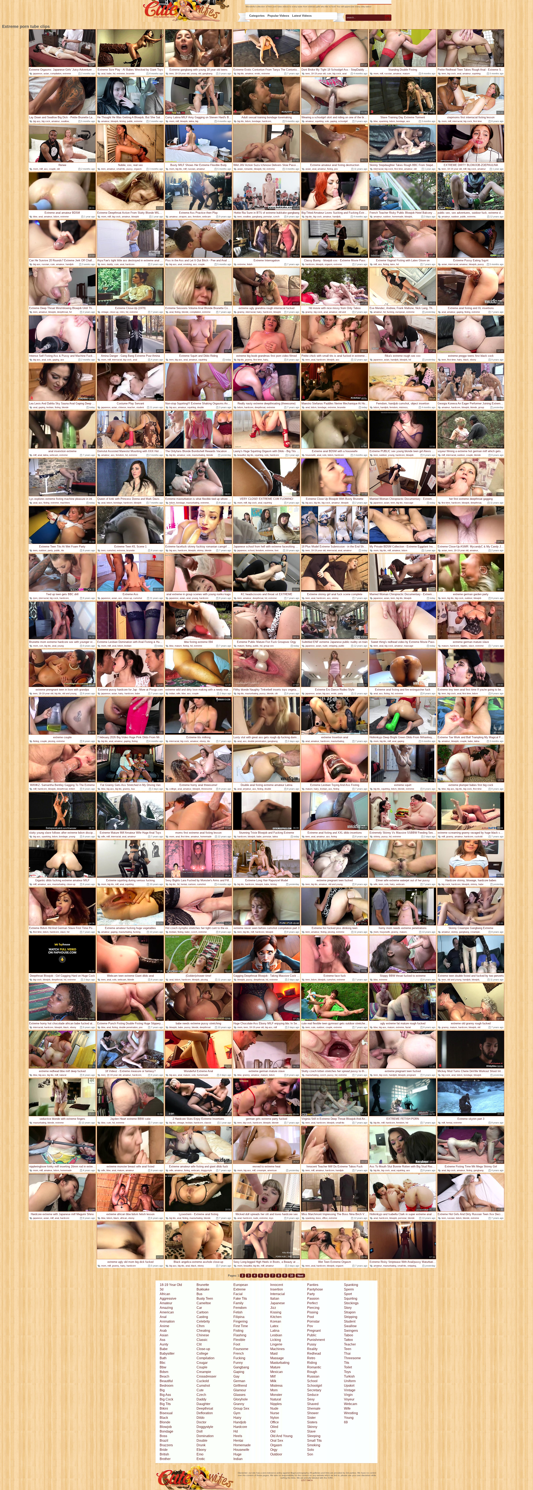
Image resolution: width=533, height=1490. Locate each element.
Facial (238, 1294)
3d (178, 884)
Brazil (164, 1440)
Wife (347, 1408)
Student (349, 1321)
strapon (183, 216)
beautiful (241, 455)
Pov (310, 1326)
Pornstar (313, 1321)
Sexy (311, 1399)
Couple (202, 1367)
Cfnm (200, 1326)
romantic (248, 169)
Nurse (274, 1413)
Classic (202, 1340)
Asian (164, 1335)
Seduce (313, 1394)
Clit (199, 1344)
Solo (310, 1449)
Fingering (240, 1321)
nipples (463, 646)
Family (238, 1303)
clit (276, 693)
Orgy (273, 1449)
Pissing (312, 1312)
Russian (313, 1376)
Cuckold (203, 1381)
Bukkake (203, 1289)
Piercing (313, 1307)
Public (311, 1335)
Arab (163, 1330)
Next (300, 1275)
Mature (275, 1367)
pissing (51, 741)
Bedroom (166, 1385)
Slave (311, 1431)
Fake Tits (240, 1298)
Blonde (165, 1422)
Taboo (348, 1335)
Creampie (204, 1372)
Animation (167, 1321)
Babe (164, 1349)
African (165, 1294)
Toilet (348, 1367)
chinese (122, 407)
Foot (236, 1344)
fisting (330, 169)
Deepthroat (205, 1408)
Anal (163, 1317)
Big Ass (165, 1394)
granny (240, 312)
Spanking (351, 1285)
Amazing (166, 1307)
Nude (274, 1408)
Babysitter (167, 1353)
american (272, 1170)
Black (164, 1417)
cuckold (478, 836)
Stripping (350, 1317)
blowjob (114, 121)
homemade (397, 216)
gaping (333, 121)
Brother (165, 1459)
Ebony (201, 1449)
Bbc (163, 1362)
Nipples (276, 1404)
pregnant (411, 1075)
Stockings (351, 1303)
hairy (259, 312)
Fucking (239, 1358)
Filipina (238, 1317)
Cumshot (203, 1385)
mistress (403, 407)
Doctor (201, 1422)
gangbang (207, 73)
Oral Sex (276, 1440)
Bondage (166, 1431)
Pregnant (314, 1330)
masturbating (198, 455)
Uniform (350, 1381)
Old (272, 1431)
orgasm (138, 169)
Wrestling (351, 1413)
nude (325, 646)
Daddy (201, 1399)
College (202, 1353)
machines (65, 502)
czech (276, 216)
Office (274, 1422)
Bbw (163, 1367)
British (164, 1454)
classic (207, 1122)
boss (318, 1218)
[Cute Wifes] (186, 11)
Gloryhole (240, 1399)
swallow (65, 121)
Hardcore (240, 1427)
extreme (67, 73)
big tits (240, 73)
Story (348, 1307)
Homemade (242, 1445)
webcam (206, 216)
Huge (237, 1454)
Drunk (201, 1445)
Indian (238, 1459)
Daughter (203, 1404)
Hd (235, 1431)
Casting (202, 1317)
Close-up (203, 1349)
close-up (114, 312)
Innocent (276, 1285)
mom (376, 73)
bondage (256, 121)
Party (311, 1294)
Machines (277, 1349)
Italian (274, 1298)
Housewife (241, 1449)
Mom (274, 1390)
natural (62, 1075)
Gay (236, 1376)
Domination (205, 1436)
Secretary (314, 1390)
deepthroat (62, 312)
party (50, 550)
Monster (276, 1394)
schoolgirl (343, 121)
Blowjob (166, 1427)
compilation (55, 73)
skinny (200, 550)
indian (172, 693)
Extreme (239, 1289)
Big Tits (165, 1404)
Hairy (237, 1417)
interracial (457, 121)
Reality (312, 1349)
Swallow (350, 1326)
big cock (337, 73)
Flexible (239, 1340)
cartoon (192, 884)
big (196, 121)
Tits (346, 1362)
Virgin (348, 1394)
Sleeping (313, 1436)
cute (329, 73)
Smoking (313, 1445)
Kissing (275, 1312)
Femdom (240, 1307)
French (238, 1353)
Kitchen (275, 1317)
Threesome (352, 1358)
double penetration (257, 741)
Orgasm (276, 1445)
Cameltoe (204, 1303)
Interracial (277, 1294)
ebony (473, 359)
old (199, 73)
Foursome (240, 1349)
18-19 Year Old (171, 1285)
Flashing (239, 1335)
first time (477, 121)
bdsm (248, 121)
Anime (164, 1326)
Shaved (313, 1404)
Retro (311, 1358)
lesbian (50, 407)
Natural (275, 1399)
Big (162, 1390)
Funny (238, 1362)
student (140, 407)
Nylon (274, 1417)
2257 (303, 1480)
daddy (110, 264)
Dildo (200, 1417)
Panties (312, 1285)
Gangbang (241, 1367)
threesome (206, 789)
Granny (238, 1404)
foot (276, 550)
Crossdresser (206, 1376)
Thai (347, 1353)
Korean (275, 1321)
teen (171, 73)
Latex (274, 1326)
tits (62, 550)
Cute (200, 1390)
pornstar (267, 216)
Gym (236, 1413)
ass (408, 121)
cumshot (111, 550)
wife (178, 693)
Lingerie (276, 1344)
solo (327, 121)
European (240, 1285)
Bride (164, 1449)
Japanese (277, 1303)
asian (46, 73)
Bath (163, 1358)
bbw (376, 121)
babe (109, 73)
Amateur (166, 1303)
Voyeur (349, 1399)
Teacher (350, 1344)
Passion (313, 1298)
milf (381, 73)
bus (133, 789)
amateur (249, 73)
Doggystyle (205, 1427)
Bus (199, 1294)
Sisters (312, 1422)
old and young (69, 693)
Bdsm (164, 1372)
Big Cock (166, 1399)
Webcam (350, 1404)
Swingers (351, 1330)
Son (310, 1454)
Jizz (273, 1307)
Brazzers (166, 1445)
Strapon (350, 1312)
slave (471, 646)
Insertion (276, 1289)
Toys (347, 1372)
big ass (36, 121)
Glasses (239, 1394)
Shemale (313, 1408)
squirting (476, 73)
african (123, 1218)
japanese (37, 73)
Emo (200, 1454)
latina (191, 121)
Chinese (203, 1335)
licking (123, 121)
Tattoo (348, 1340)
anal (103, 73)
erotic (257, 73)
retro (122, 312)
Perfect (312, 1303)
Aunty (164, 1344)
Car (199, 1307)
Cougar (202, 1362)
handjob (336, 216)
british (72, 789)
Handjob (239, 1422)
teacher (131, 407)
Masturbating (279, 1362)
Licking (275, 1340)
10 (291, 1275)
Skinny (312, 1427)
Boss (163, 1436)
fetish (249, 264)
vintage (104, 312)
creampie (475, 932)
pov (336, 169)
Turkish (349, 1376)
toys (271, 1218)
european (400, 312)
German (239, 1381)
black (466, 359)
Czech (201, 1394)
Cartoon (202, 1312)
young (194, 73)
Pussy (311, 1344)
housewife (310, 455)
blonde (185, 312)
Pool (310, 1317)
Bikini (164, 1408)
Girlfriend (240, 1385)
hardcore (266, 121)
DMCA (310, 1480)
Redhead (314, 1353)
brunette (130, 73)
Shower (313, 1413)
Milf (272, 1376)
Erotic (201, 1459)
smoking (187, 264)
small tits (120, 169)
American (167, 1312)
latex (392, 264)
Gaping (238, 1372)
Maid (274, 1353)
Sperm (349, 1289)
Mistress (276, 1385)
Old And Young (281, 1436)
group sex (269, 646)
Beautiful (166, 1381)
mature (406, 73)
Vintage (349, 1390)
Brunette (203, 1285)
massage (408, 502)
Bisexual (166, 1413)
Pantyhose (315, 1289)
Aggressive (168, 1298)
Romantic (314, 1367)
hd (114, 73)
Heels (237, 1436)
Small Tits (314, 1440)
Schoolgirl (314, 1385)
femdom (197, 216)
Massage (277, 1358)
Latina (274, 1330)
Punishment (316, 1340)
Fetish (238, 1312)
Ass (162, 1340)
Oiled (274, 1427)
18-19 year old (182, 73)
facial (408, 1027)
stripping (333, 646)
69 (346, 1422)
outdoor (387, 216)
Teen (347, 1349)
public (130, 121)
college (172, 789)
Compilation (205, 1358)
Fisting (238, 1330)
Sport (348, 1294)
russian (388, 73)
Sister (311, 1417)
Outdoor (276, 1454)
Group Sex (241, 1408)
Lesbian (276, 1335)
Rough (312, 1372)
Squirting (350, 1298)
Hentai (238, 1440)
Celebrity (203, 1321)
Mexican (276, 1372)
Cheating (203, 1330)
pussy (129, 169)
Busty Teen (205, 1298)
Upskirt (349, 1385)
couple (52, 169)
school (251, 550)
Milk (273, 1381)
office (325, 1218)
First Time (240, 1326)
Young (349, 1417)
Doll (200, 1431)
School (312, 1381)
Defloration (205, 1413)
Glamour (239, 1390)
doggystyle (206, 1170)
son (41, 646)
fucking (390, 312)
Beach (164, 1376)
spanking (383, 121)
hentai (184, 884)
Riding (312, 1362)
